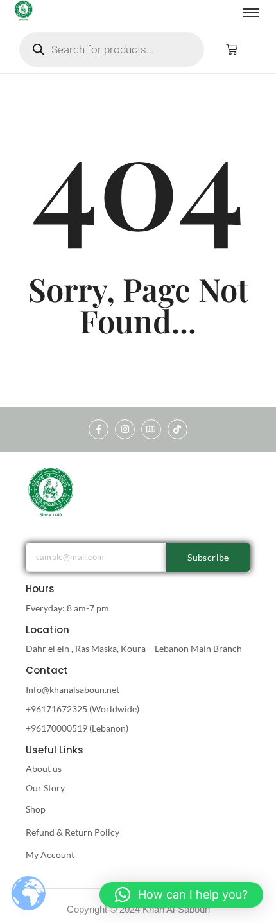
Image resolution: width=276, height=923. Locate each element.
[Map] (151, 429)
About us (44, 768)
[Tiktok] (177, 429)
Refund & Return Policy (72, 832)
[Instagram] (125, 429)
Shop (36, 809)
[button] (181, 895)
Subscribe (208, 557)
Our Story (45, 787)
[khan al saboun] (51, 491)
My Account (50, 854)
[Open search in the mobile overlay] (112, 49)
